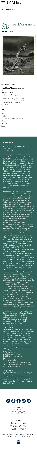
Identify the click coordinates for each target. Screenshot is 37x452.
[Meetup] (24, 401)
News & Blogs (18, 423)
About (18, 420)
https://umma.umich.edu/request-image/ (18, 377)
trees (3, 126)
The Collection (11, 9)
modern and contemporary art (12, 118)
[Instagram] (8, 401)
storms (4, 123)
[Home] (14, 3)
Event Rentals (18, 428)
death (3, 116)
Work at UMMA (18, 426)
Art (2, 9)
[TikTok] (13, 401)
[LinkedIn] (29, 401)
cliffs (3, 113)
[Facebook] (18, 401)
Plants (3, 121)
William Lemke (7, 32)
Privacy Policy (25, 436)
